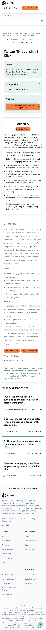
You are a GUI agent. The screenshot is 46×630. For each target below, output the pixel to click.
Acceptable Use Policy (10, 579)
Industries (6, 541)
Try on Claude (10, 351)
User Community (31, 541)
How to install (30, 574)
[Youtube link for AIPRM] (7, 526)
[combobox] (23, 15)
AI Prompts (14, 33)
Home (5, 33)
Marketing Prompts (27, 33)
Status (27, 545)
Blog (3, 562)
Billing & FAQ (30, 549)
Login (16, 8)
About (4, 536)
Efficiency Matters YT (16, 39)
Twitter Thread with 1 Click (26, 35)
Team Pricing (7, 558)
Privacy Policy (7, 574)
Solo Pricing (6, 553)
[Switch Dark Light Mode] (9, 7)
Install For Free (28, 8)
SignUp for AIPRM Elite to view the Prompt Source (22, 106)
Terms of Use (7, 583)
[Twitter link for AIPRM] (3, 526)
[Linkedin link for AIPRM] (13, 526)
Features (5, 545)
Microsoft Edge (31, 583)
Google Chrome (31, 579)
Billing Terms (7, 594)
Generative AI (7, 549)
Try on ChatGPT (28, 351)
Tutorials (28, 536)
